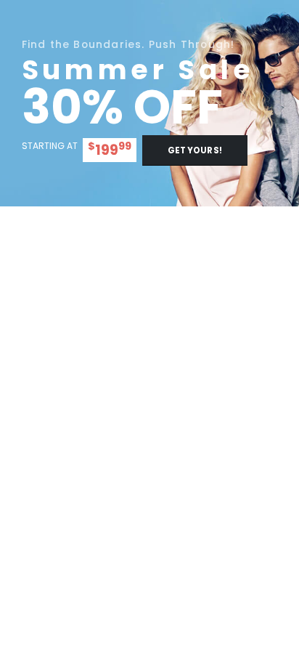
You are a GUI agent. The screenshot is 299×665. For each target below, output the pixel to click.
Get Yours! (195, 150)
